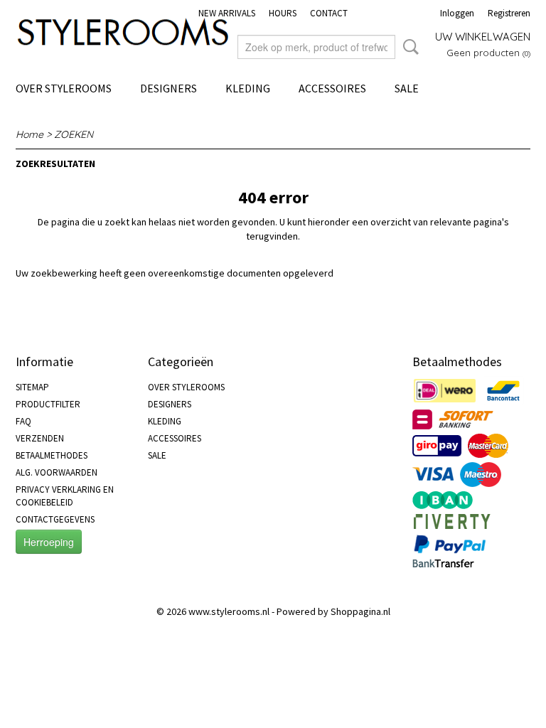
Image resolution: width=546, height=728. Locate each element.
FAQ (23, 421)
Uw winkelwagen (482, 36)
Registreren (509, 13)
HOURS (282, 13)
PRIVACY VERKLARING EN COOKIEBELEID (65, 495)
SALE (407, 88)
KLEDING (247, 88)
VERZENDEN (40, 438)
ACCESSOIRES (332, 88)
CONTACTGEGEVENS (55, 519)
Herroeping (48, 542)
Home (29, 134)
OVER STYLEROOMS (64, 88)
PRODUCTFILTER (48, 404)
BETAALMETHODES (51, 455)
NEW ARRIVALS (226, 13)
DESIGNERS (168, 88)
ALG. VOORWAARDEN (56, 472)
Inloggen (457, 13)
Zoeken (408, 47)
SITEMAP (32, 387)
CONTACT (329, 13)
